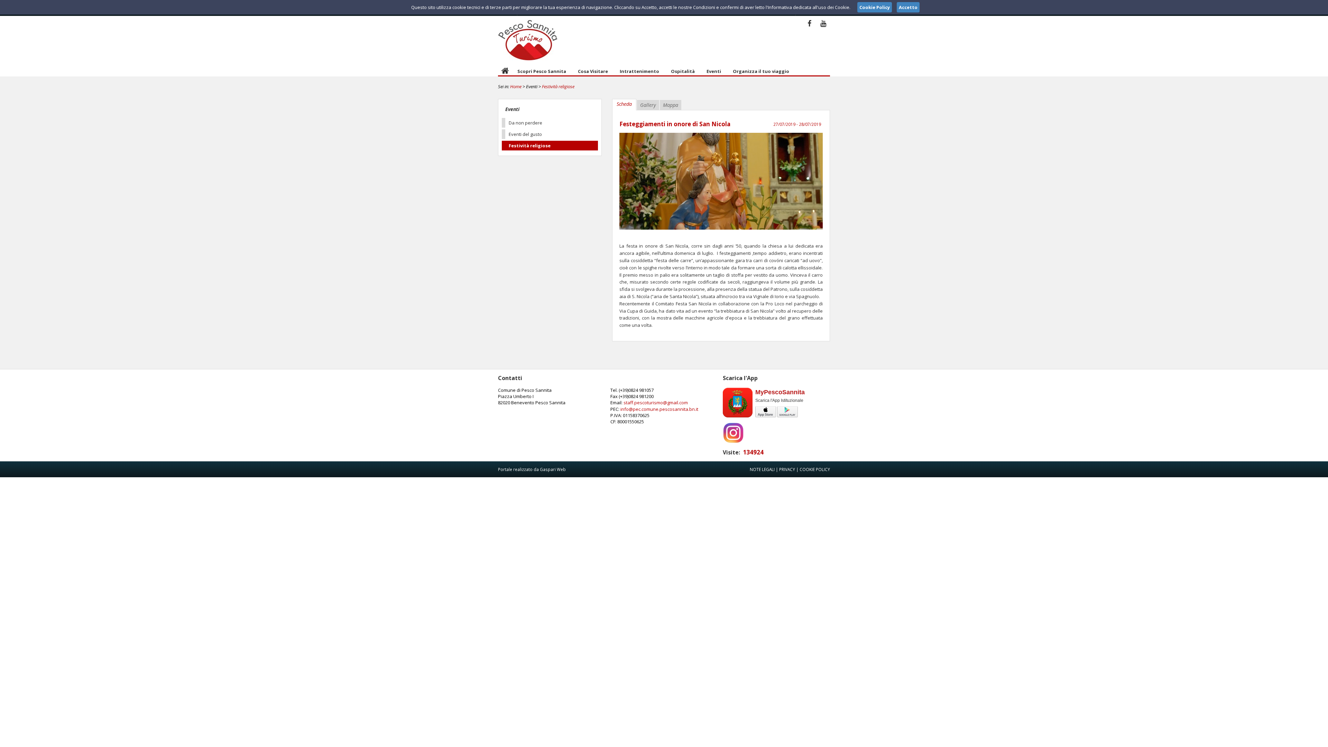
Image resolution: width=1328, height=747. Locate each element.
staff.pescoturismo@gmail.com (656, 402)
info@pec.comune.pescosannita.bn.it (659, 409)
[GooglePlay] (787, 416)
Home (516, 86)
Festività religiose (558, 86)
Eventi (714, 71)
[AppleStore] (766, 416)
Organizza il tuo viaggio (761, 71)
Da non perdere (525, 123)
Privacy (787, 469)
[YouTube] (823, 23)
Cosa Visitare (593, 71)
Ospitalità (683, 71)
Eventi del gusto (525, 134)
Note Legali (762, 469)
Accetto (908, 7)
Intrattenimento (639, 71)
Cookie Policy (815, 469)
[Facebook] (809, 23)
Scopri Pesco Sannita (541, 71)
